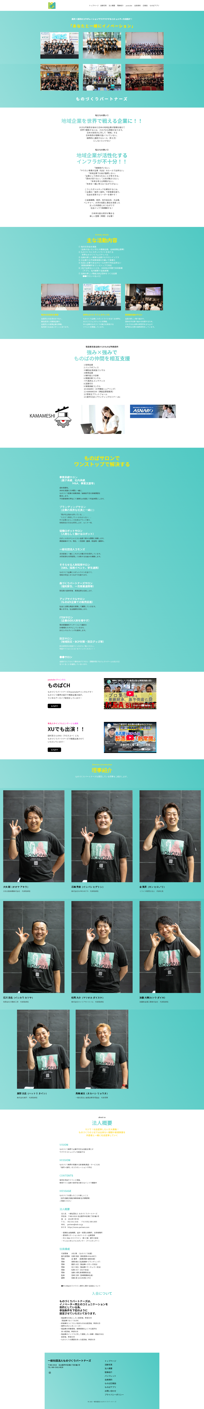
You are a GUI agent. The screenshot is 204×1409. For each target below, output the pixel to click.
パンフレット (110, 1375)
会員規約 (137, 5)
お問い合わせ (110, 1390)
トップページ (94, 5)
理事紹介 (120, 5)
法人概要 (112, 5)
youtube (129, 5)
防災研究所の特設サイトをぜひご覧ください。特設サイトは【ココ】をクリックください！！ (77, 647)
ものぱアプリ (154, 5)
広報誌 (145, 5)
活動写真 (103, 5)
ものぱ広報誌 (110, 1383)
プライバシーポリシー (114, 1394)
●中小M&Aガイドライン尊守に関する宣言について (80, 1286)
